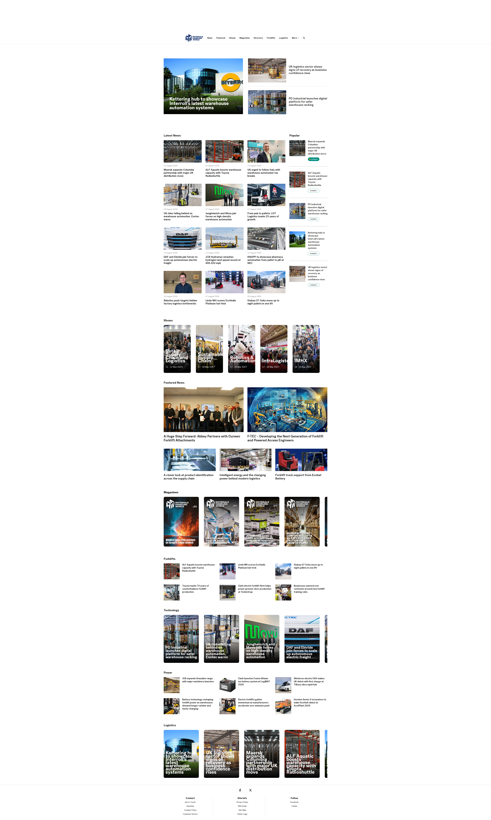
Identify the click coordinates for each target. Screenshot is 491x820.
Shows (232, 38)
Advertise (190, 806)
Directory (258, 38)
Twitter (294, 806)
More (294, 38)
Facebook (294, 802)
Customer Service (190, 814)
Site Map (242, 810)
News (209, 38)
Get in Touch (190, 802)
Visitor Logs (242, 814)
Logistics (283, 38)
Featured (220, 38)
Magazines (244, 38)
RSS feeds (242, 806)
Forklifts (271, 38)
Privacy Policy (242, 802)
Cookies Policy (190, 810)
